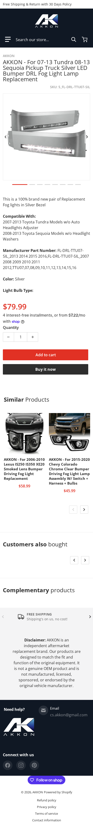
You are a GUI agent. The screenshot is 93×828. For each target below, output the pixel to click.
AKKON (37, 792)
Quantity (11, 327)
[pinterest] (34, 765)
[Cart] (85, 39)
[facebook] (7, 765)
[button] (8, 39)
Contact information (46, 820)
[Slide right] (87, 137)
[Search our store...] (73, 39)
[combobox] (46, 39)
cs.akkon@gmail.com (69, 714)
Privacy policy (46, 807)
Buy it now (45, 369)
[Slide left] (5, 137)
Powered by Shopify (58, 792)
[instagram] (21, 765)
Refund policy (46, 800)
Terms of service (46, 813)
